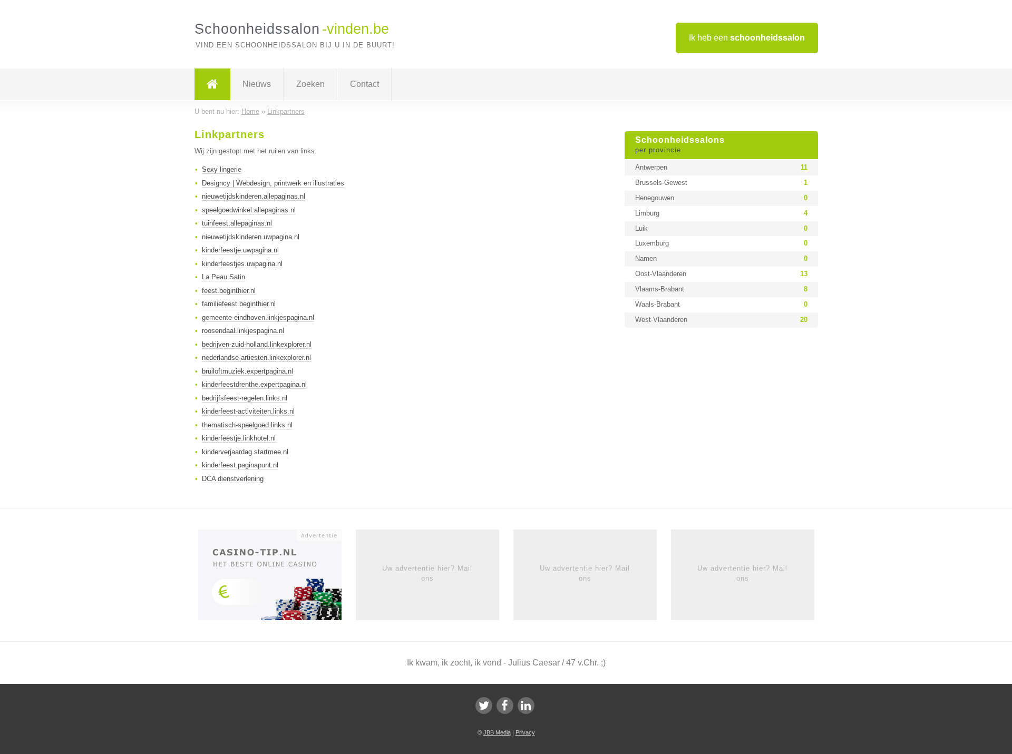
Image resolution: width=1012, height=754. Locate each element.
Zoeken (310, 84)
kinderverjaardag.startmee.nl (245, 452)
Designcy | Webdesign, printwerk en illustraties (273, 183)
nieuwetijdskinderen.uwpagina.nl (250, 237)
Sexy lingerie (221, 169)
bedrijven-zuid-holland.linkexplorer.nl (257, 344)
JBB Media (497, 732)
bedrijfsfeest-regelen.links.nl (244, 398)
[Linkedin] (526, 705)
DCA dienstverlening (233, 479)
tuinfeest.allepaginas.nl (237, 223)
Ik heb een (747, 37)
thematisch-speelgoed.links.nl (247, 425)
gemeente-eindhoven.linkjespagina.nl (258, 317)
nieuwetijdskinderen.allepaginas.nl (253, 196)
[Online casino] (277, 578)
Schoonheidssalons (680, 144)
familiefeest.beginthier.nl (239, 304)
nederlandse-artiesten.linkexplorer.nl (256, 357)
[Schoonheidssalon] (212, 84)
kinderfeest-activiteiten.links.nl (248, 411)
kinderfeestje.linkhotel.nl (239, 438)
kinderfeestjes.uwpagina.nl (242, 264)
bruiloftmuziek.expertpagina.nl (247, 371)
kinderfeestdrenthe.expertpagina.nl (254, 384)
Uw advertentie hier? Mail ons (427, 573)
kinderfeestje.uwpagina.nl (240, 250)
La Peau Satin (223, 277)
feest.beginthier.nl (229, 291)
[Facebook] (505, 705)
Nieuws (256, 84)
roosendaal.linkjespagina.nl (243, 331)
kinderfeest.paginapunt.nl (240, 465)
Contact (364, 84)
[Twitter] (483, 705)
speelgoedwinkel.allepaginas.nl (249, 210)
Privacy (525, 732)
